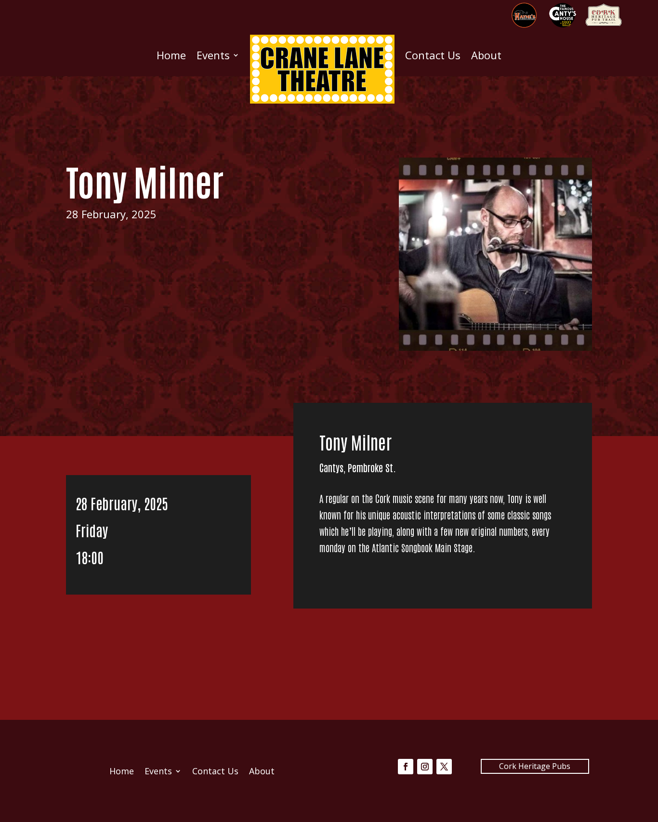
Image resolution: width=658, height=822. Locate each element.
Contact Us (433, 55)
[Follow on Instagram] (425, 766)
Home (171, 55)
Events (213, 55)
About (486, 55)
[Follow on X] (444, 766)
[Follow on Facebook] (405, 766)
